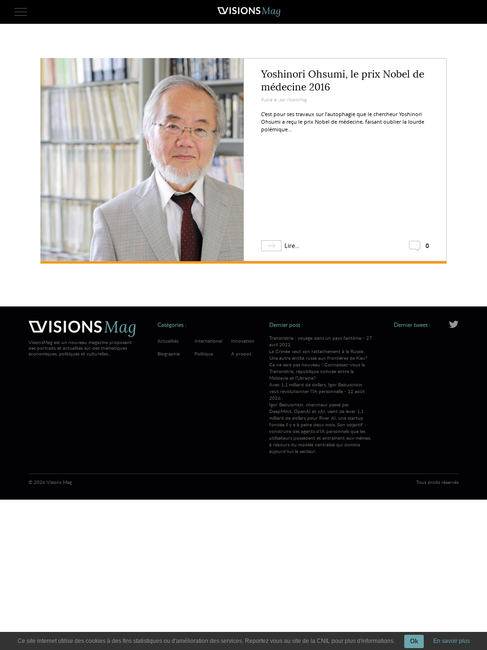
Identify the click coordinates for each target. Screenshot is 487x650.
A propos (241, 353)
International (208, 340)
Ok (414, 641)
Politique (204, 353)
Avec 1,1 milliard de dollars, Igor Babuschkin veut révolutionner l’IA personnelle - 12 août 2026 (320, 417)
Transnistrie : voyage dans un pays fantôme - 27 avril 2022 (320, 358)
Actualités (167, 340)
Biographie (168, 353)
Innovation (242, 340)
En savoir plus (451, 641)
